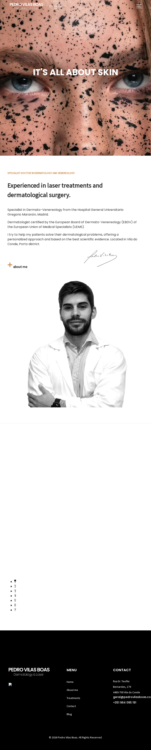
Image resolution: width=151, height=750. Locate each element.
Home (70, 682)
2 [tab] (15, 585)
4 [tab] (15, 595)
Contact (71, 706)
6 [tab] (15, 604)
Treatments (73, 698)
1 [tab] (15, 581)
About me (72, 690)
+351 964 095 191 (124, 702)
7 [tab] (15, 609)
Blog (69, 714)
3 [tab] (15, 590)
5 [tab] (15, 599)
